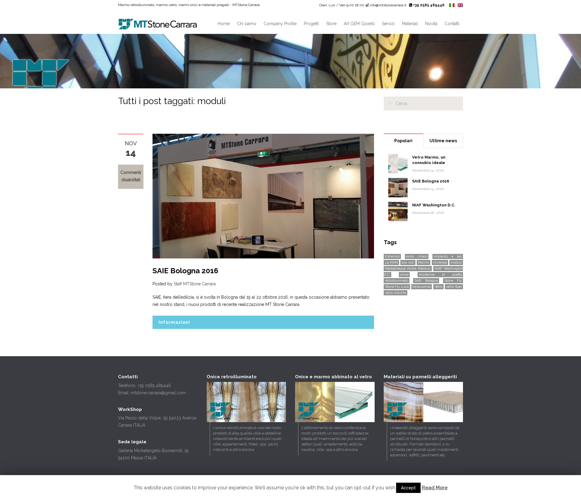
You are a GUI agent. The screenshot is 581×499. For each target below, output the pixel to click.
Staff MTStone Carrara (195, 283)
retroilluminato (396, 281)
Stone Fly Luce (397, 287)
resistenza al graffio (440, 275)
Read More (435, 488)
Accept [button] (408, 487)
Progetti (311, 23)
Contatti (452, 23)
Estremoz (392, 256)
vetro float (454, 287)
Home (224, 23)
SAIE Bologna (426, 281)
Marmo (423, 262)
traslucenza (421, 287)
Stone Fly (453, 281)
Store (331, 23)
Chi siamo (246, 23)
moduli (456, 262)
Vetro (438, 287)
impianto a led (448, 256)
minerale (440, 262)
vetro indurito (395, 293)
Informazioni (174, 322)
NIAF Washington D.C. (433, 205)
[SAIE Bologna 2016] (263, 195)
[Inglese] (460, 5)
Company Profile (280, 23)
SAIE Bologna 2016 (185, 270)
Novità (431, 23)
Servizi (388, 23)
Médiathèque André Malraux (408, 269)
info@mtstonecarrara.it (388, 5)
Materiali (410, 23)
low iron (408, 262)
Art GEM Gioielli (359, 23)
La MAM (391, 262)
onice (404, 275)
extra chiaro (416, 256)
